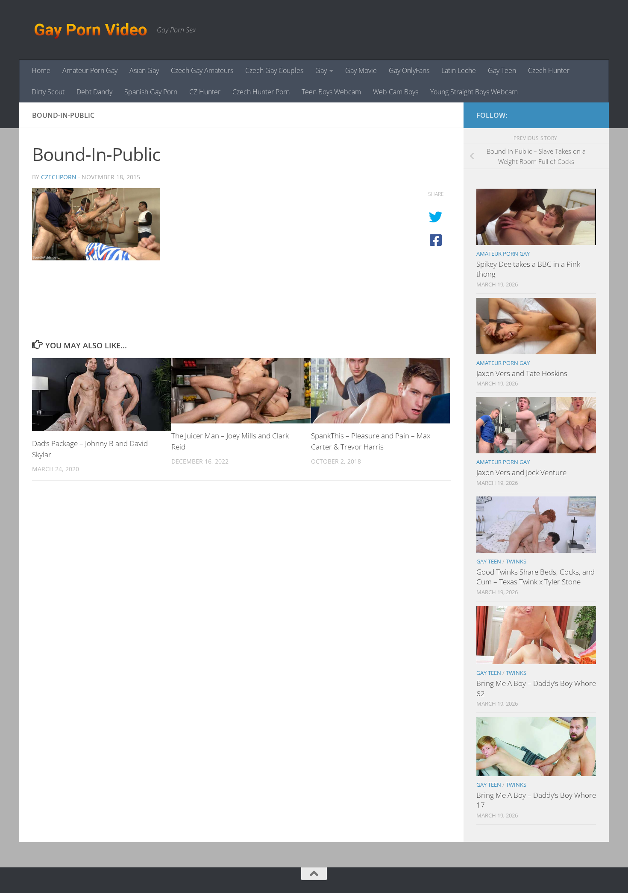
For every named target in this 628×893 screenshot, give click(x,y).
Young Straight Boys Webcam (474, 91)
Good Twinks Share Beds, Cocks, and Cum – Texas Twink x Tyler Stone (535, 577)
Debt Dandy (94, 91)
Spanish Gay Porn (150, 91)
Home (41, 70)
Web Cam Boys (395, 91)
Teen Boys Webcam (331, 91)
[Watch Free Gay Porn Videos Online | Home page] (90, 30)
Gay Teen (502, 70)
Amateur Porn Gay (89, 70)
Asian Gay (144, 70)
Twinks (516, 561)
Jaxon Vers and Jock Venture (521, 472)
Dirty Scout (48, 91)
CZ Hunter (204, 91)
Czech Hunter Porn (261, 91)
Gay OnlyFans (409, 70)
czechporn (58, 177)
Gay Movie (361, 70)
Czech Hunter (548, 70)
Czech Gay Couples (274, 70)
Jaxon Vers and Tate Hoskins (521, 373)
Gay (321, 70)
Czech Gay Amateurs (202, 70)
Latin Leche (458, 70)
